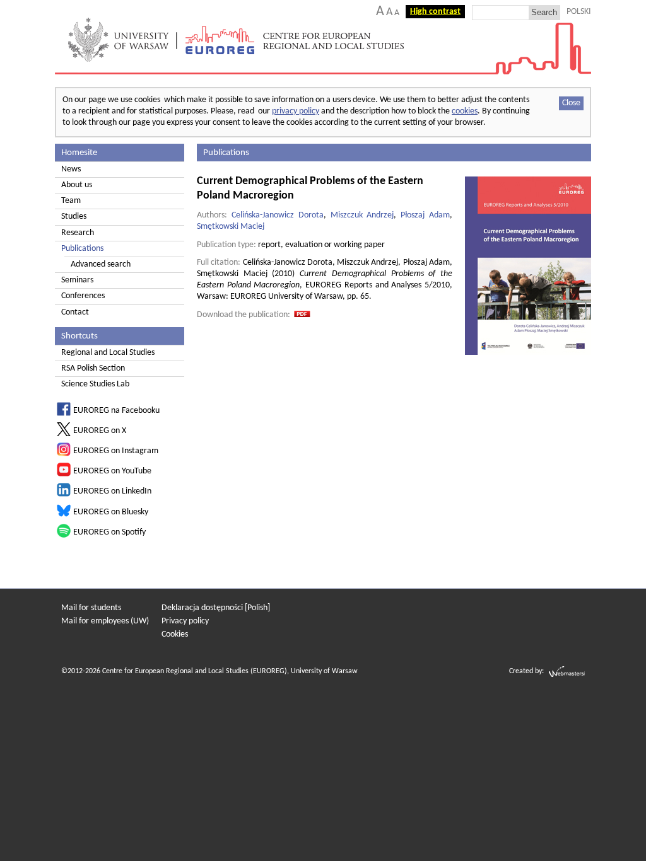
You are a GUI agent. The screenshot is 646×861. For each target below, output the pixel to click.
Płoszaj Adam (425, 215)
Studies (73, 216)
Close (571, 103)
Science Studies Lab (95, 384)
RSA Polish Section (93, 368)
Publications (82, 248)
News (71, 169)
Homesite (79, 152)
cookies (465, 111)
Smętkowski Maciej (230, 226)
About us (76, 185)
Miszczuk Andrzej (362, 215)
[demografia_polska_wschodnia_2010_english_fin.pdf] (302, 315)
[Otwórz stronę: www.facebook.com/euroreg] (64, 414)
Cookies (175, 634)
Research (77, 233)
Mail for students (91, 608)
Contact (75, 312)
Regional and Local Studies (108, 352)
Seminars (77, 280)
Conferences (83, 296)
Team (71, 200)
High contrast (435, 11)
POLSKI (579, 11)
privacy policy (295, 111)
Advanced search (101, 264)
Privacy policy (185, 621)
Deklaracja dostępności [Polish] (216, 608)
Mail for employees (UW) (105, 621)
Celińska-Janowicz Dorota (278, 215)
